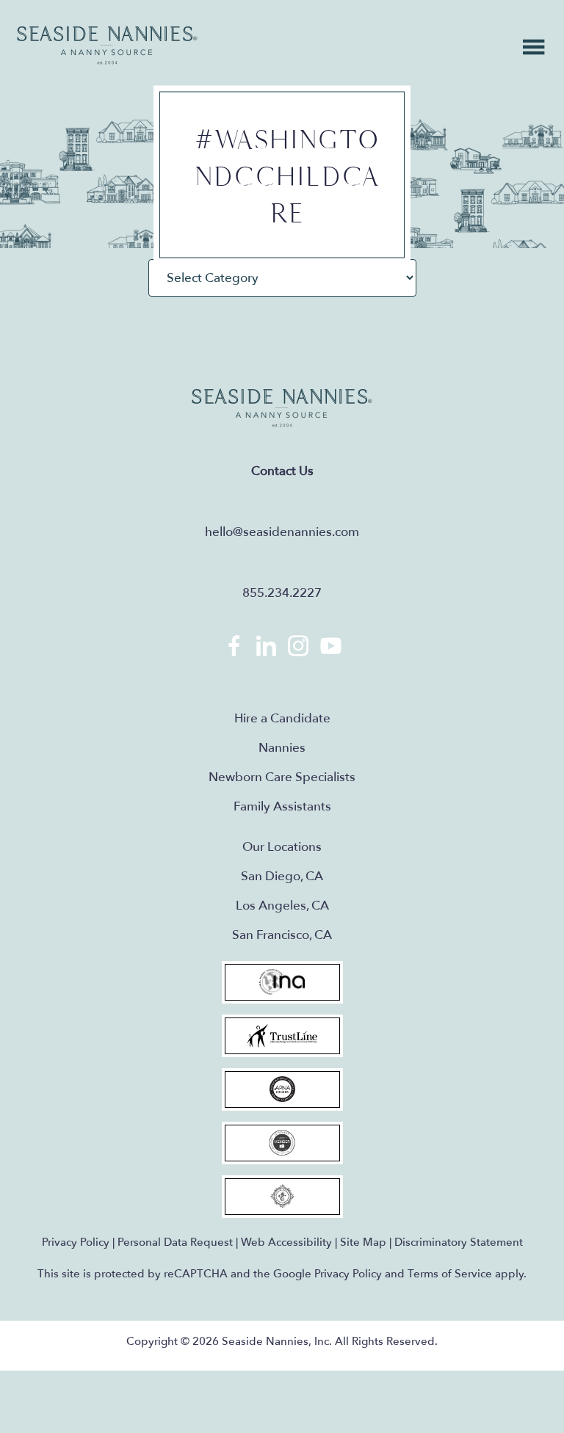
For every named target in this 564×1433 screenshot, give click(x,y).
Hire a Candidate (282, 718)
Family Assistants (282, 806)
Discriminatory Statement (458, 1242)
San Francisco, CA (282, 934)
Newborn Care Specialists (282, 777)
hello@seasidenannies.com (282, 531)
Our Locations (282, 846)
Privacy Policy (75, 1242)
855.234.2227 (282, 592)
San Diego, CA (282, 876)
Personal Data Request (175, 1242)
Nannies (282, 747)
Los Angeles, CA (282, 905)
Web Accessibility (286, 1242)
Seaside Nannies (107, 46)
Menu (533, 47)
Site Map (363, 1242)
